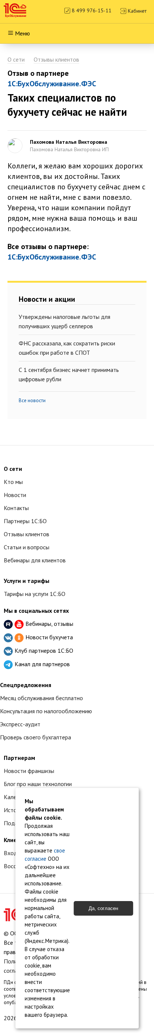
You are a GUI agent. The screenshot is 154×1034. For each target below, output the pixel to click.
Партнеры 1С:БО (25, 521)
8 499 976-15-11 (90, 10)
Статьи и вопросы (26, 547)
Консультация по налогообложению (46, 711)
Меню (22, 33)
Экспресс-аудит (20, 724)
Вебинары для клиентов (35, 560)
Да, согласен (103, 908)
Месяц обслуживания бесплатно (41, 698)
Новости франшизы (29, 770)
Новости (15, 495)
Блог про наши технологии (38, 784)
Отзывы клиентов (56, 59)
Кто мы (13, 481)
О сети (16, 59)
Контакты (16, 508)
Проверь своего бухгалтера (35, 737)
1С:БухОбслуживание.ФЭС (51, 84)
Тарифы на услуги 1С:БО (34, 593)
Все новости (32, 400)
